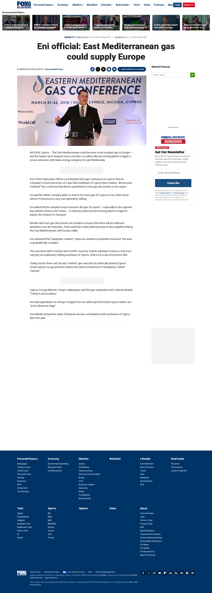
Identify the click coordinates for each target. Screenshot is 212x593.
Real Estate (122, 4)
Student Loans (23, 467)
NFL (49, 513)
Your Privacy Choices (76, 572)
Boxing (51, 527)
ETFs (81, 481)
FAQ (142, 527)
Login (177, 5)
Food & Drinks (146, 481)
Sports (52, 508)
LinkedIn (170, 573)
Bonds (82, 477)
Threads (103, 69)
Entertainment (146, 464)
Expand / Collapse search (170, 5)
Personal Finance (43, 4)
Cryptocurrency (86, 471)
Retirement (22, 488)
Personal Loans (24, 474)
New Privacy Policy (51, 572)
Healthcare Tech (24, 527)
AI (18, 534)
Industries (83, 488)
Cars (142, 474)
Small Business (55, 471)
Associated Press (54, 69)
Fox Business (24, 4)
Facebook (92, 69)
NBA (50, 517)
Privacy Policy (165, 193)
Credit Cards (22, 471)
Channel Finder (147, 513)
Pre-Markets (84, 495)
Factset (103, 575)
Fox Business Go (147, 551)
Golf (50, 534)
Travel (143, 471)
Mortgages (22, 464)
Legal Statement (50, 578)
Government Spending (58, 464)
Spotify (187, 573)
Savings (20, 477)
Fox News (144, 544)
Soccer (51, 531)
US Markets (84, 467)
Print (109, 69)
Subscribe (173, 183)
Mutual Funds (85, 498)
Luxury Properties (179, 471)
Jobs (142, 517)
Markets (77, 4)
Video (147, 4)
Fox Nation (145, 548)
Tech (136, 4)
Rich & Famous (147, 467)
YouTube (159, 573)
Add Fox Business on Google (133, 69)
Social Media (23, 517)
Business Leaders (87, 484)
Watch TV (188, 5)
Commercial (176, 467)
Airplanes (144, 477)
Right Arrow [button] (206, 22)
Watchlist (92, 4)
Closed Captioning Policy (151, 537)
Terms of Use (179, 193)
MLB (50, 520)
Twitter (98, 69)
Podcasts (159, 4)
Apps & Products (147, 555)
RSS (176, 573)
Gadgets (21, 520)
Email (114, 69)
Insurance (21, 481)
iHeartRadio (192, 573)
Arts (142, 484)
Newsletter (181, 573)
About (143, 508)
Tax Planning (23, 491)
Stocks (82, 464)
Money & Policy (55, 467)
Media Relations (147, 531)
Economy (63, 4)
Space (20, 537)
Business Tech (23, 524)
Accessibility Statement (151, 541)
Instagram (154, 573)
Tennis (51, 537)
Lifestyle (106, 4)
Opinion (83, 508)
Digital (20, 513)
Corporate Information (150, 534)
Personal (175, 464)
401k (19, 484)
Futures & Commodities (89, 474)
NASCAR (52, 524)
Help (90, 572)
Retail (81, 491)
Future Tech (22, 531)
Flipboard (165, 573)
